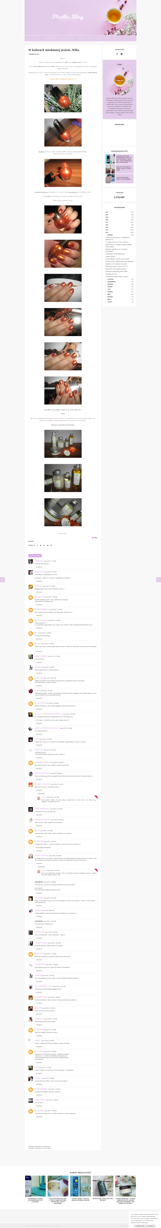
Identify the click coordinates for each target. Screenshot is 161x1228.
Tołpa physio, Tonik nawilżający (115, 254)
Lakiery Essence (110, 256)
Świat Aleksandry (42, 773)
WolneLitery (40, 964)
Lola (37, 739)
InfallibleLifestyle (42, 820)
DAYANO (38, 1078)
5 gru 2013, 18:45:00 (52, 703)
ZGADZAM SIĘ (150, 1226)
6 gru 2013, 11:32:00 (50, 954)
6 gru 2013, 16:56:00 (48, 1008)
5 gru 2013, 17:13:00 (50, 561)
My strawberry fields (44, 986)
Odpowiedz (39, 567)
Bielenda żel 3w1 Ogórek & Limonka (116, 264)
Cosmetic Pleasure (42, 784)
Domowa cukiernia (42, 762)
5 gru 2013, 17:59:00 (48, 667)
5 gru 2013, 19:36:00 (45, 739)
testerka (38, 586)
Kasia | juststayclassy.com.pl (47, 728)
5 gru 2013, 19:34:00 (66, 728)
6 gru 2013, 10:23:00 (50, 921)
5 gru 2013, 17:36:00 (56, 609)
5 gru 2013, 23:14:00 (50, 898)
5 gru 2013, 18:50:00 (69, 714)
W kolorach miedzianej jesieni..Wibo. (117, 271)
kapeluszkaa (40, 1100)
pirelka (43, 797)
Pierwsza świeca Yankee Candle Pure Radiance (119, 261)
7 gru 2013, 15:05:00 (48, 1078)
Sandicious (39, 597)
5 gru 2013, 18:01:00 (50, 678)
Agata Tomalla (41, 620)
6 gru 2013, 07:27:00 (53, 797)
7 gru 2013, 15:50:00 (54, 1089)
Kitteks (38, 644)
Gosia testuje (40, 703)
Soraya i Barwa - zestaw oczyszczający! (117, 259)
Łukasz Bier (39, 932)
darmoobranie (41, 656)
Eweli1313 (39, 954)
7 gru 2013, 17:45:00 (50, 1111)
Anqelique (39, 572)
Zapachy (98, 38)
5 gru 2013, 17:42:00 (54, 620)
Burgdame (39, 1111)
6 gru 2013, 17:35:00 (51, 1019)
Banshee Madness (42, 609)
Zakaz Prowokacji (42, 809)
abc (36, 633)
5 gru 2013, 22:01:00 (57, 820)
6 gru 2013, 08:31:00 (48, 910)
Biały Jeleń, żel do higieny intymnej (116, 269)
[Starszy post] (158, 580)
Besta (37, 830)
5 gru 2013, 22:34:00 (55, 855)
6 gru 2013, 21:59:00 (47, 1040)
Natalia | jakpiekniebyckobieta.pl (48, 714)
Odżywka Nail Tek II (111, 274)
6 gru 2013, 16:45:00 (54, 997)
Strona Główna (50, 38)
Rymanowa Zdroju (59, 418)
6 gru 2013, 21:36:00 (50, 1030)
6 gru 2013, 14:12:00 (59, 986)
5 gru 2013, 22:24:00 (50, 841)
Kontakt (81, 38)
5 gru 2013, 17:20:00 (49, 586)
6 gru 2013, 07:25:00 (53, 870)
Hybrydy (107, 38)
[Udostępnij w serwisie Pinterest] (51, 546)
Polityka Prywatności (67, 38)
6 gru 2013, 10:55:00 (54, 943)
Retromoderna (41, 1089)
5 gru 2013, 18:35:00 (46, 690)
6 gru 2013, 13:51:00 (48, 975)
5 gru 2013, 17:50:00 (47, 644)
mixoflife (39, 750)
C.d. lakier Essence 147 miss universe (117, 242)
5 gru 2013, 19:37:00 (49, 750)
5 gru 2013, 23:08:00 (50, 882)
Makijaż (90, 38)
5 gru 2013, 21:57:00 (56, 809)
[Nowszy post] (2, 580)
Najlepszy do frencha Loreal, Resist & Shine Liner (123, 168)
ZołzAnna (39, 898)
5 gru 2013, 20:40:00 (56, 773)
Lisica (37, 690)
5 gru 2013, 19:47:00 (57, 762)
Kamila (38, 1040)
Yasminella (39, 1019)
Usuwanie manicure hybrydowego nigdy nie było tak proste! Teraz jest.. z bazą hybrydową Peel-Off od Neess (124, 159)
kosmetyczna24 (41, 943)
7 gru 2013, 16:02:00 (52, 1100)
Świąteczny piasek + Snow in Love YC (117, 266)
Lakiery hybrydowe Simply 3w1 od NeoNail (123, 178)
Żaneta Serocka (41, 855)
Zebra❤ (38, 667)
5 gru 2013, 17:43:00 (44, 633)
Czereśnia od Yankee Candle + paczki (117, 276)
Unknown (39, 678)
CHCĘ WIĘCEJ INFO (139, 1226)
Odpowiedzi (41, 793)
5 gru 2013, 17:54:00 (54, 656)
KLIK (85, 62)
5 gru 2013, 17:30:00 (51, 597)
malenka (38, 1008)
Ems (36, 1067)
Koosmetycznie (41, 997)
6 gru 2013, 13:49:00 (52, 964)
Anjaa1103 (39, 561)
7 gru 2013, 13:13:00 (45, 1067)
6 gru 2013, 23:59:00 (50, 1051)
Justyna (38, 910)
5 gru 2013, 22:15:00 (46, 830)
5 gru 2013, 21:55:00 (57, 784)
